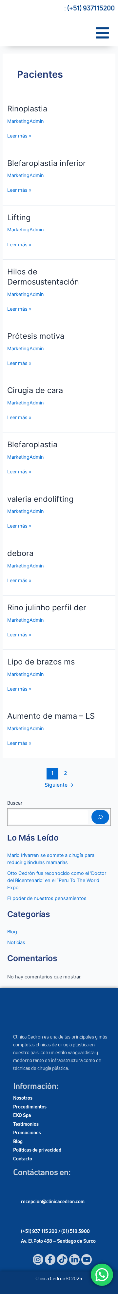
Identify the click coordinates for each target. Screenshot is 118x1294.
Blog (12, 932)
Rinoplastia (27, 108)
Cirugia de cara (35, 390)
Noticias (16, 942)
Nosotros (22, 1098)
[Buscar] (100, 817)
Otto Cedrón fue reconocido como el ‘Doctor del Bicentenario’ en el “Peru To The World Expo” (56, 880)
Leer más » (19, 135)
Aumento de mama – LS (51, 716)
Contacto (22, 1158)
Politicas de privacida (36, 1150)
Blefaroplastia (32, 444)
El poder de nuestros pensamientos (47, 898)
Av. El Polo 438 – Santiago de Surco (58, 1241)
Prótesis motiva (35, 336)
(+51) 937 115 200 (39, 1231)
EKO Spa (22, 1115)
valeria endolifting (40, 499)
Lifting (18, 217)
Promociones (27, 1132)
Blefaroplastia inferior (46, 163)
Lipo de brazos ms (41, 661)
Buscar (14, 803)
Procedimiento (28, 1107)
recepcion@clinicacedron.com (53, 1201)
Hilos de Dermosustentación (43, 277)
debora (20, 553)
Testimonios (26, 1124)
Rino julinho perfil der (46, 607)
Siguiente (59, 785)
